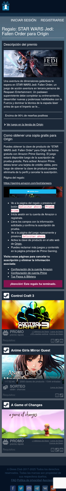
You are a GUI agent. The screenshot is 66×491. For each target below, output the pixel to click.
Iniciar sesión (23, 20)
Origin (18, 243)
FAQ (13, 480)
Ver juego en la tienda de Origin (25, 124)
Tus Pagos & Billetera (23, 276)
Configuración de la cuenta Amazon (31, 269)
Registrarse (52, 20)
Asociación (49, 480)
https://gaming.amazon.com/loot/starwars (28, 183)
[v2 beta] (6, 6)
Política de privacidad (29, 480)
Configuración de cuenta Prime (29, 273)
